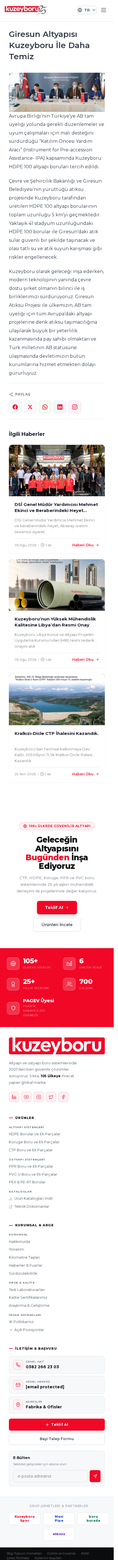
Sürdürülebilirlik (23, 1273)
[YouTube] (26, 1097)
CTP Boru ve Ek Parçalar (31, 1150)
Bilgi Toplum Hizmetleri (24, 1553)
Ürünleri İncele (57, 924)
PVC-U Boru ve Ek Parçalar (33, 1174)
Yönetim (16, 1249)
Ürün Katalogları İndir (33, 1198)
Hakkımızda (19, 1241)
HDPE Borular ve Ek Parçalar (34, 1134)
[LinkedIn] (14, 1097)
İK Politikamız (21, 1322)
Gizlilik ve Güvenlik (61, 1553)
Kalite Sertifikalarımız (28, 1297)
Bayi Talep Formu (57, 1439)
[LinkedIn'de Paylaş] (60, 407)
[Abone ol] (95, 1476)
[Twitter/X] (51, 1097)
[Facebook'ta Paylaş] (15, 407)
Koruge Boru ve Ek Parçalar (34, 1142)
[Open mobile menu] (103, 10)
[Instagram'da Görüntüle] (74, 407)
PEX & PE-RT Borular (27, 1182)
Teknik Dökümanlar (31, 1206)
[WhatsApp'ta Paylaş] (45, 407)
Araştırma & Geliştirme (29, 1305)
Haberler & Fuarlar (25, 1265)
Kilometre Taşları (24, 1257)
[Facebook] (63, 1097)
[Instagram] (39, 1097)
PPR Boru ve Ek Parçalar (31, 1166)
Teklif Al (54, 907)
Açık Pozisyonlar (29, 1330)
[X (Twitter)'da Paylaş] (30, 407)
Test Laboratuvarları (27, 1290)
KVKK (85, 1553)
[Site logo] (25, 9)
